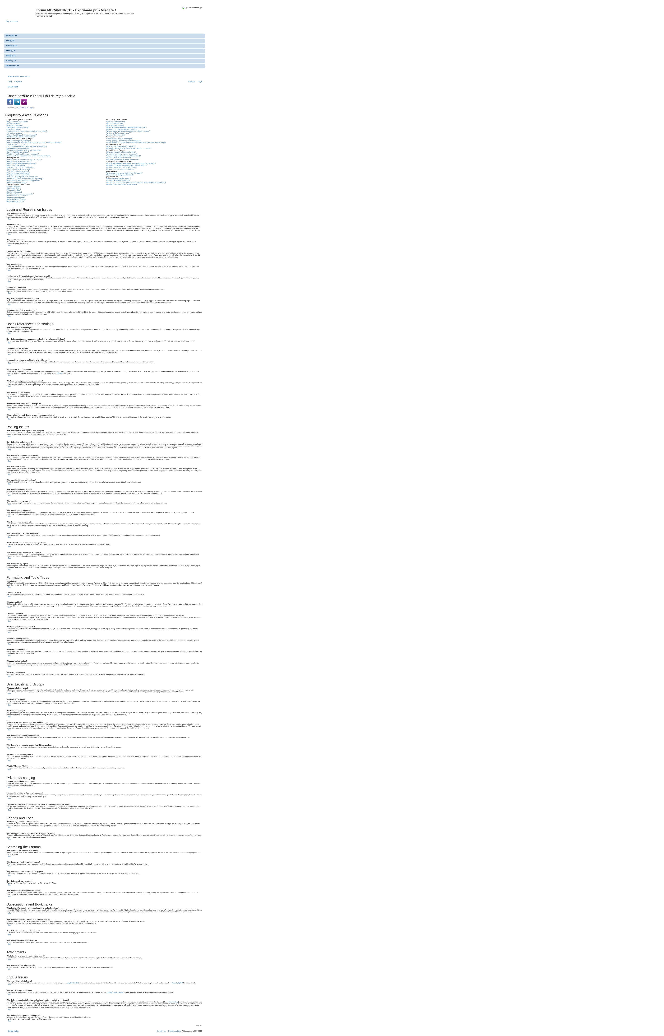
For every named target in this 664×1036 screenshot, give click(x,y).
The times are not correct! (17, 144)
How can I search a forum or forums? (121, 152)
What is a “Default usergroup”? (118, 133)
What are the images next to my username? (24, 150)
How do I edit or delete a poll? (19, 169)
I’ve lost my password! (15, 133)
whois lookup (173, 1002)
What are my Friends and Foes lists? (120, 146)
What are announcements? (17, 196)
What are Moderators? (115, 123)
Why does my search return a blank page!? (123, 156)
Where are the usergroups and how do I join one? (126, 127)
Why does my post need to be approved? (23, 180)
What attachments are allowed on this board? (124, 173)
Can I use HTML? (14, 188)
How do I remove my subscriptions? (120, 169)
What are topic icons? (15, 201)
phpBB (60, 373)
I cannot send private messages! (119, 139)
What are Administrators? (116, 122)
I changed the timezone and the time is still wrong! (27, 146)
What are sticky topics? (16, 198)
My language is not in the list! (18, 148)
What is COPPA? (13, 123)
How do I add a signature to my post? (22, 163)
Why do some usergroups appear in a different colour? (128, 131)
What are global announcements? (20, 194)
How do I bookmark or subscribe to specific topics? (126, 165)
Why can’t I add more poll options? (20, 167)
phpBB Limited (73, 983)
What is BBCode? (14, 186)
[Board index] (20, 11)
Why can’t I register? (15, 125)
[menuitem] (9, 82)
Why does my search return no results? (121, 154)
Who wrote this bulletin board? (118, 179)
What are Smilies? (14, 190)
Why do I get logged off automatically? (22, 135)
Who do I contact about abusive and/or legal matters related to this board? (136, 182)
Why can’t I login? (14, 129)
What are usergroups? (115, 125)
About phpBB (177, 983)
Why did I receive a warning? (18, 175)
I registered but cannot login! (18, 127)
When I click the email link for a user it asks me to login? (29, 156)
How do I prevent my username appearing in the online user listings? (34, 142)
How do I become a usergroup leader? (121, 129)
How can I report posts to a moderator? (22, 177)
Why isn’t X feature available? (118, 180)
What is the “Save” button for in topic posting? (25, 179)
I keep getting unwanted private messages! (123, 141)
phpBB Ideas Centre (115, 992)
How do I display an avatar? (18, 152)
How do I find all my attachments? (119, 175)
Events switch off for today (18, 76)
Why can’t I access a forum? (18, 171)
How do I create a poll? (16, 165)
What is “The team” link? (116, 135)
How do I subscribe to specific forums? (121, 167)
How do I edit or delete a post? (19, 161)
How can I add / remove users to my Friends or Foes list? (129, 148)
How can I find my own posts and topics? (122, 160)
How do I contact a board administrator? (122, 184)
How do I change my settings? (19, 141)
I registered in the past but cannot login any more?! (27, 131)
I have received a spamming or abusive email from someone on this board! (136, 142)
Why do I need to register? (17, 122)
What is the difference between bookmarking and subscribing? (131, 163)
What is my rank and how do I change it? (23, 154)
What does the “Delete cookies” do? (21, 137)
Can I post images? (14, 192)
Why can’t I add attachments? (18, 173)
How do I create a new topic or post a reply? (24, 160)
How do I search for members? (118, 158)
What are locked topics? (16, 199)
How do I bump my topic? (17, 182)
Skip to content (12, 21)
